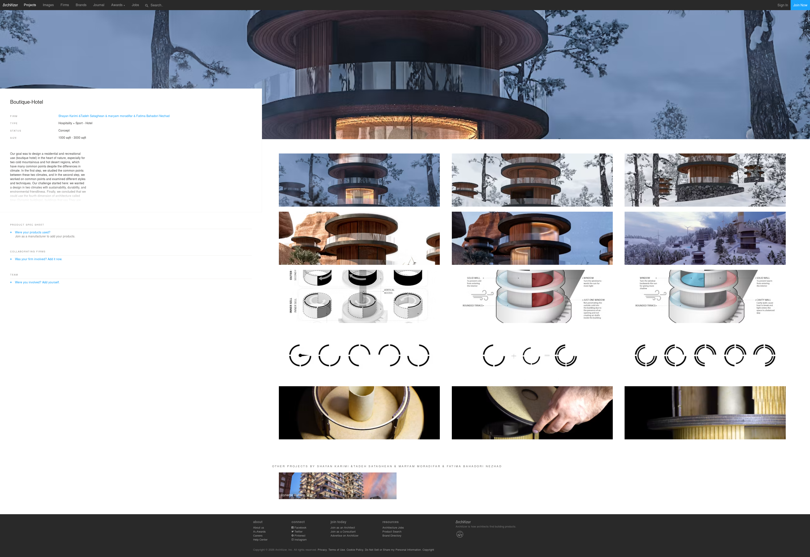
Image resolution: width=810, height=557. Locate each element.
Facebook (300, 527)
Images (48, 4)
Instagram (300, 539)
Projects (30, 4)
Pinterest (299, 535)
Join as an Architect (343, 527)
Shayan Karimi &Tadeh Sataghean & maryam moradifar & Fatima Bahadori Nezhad (114, 116)
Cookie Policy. (355, 550)
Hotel (88, 123)
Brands (81, 4)
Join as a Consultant (343, 531)
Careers (258, 535)
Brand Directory (391, 535)
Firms (65, 4)
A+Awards (259, 531)
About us (258, 527)
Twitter (298, 531)
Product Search (391, 531)
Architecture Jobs (393, 527)
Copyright (428, 550)
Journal (98, 4)
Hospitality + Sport (70, 123)
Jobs (135, 4)
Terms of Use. (337, 550)
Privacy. (323, 550)
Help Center (260, 539)
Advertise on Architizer (344, 535)
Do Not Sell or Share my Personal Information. (393, 550)
